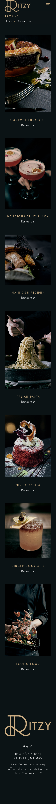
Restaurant (28, 125)
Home (8, 21)
